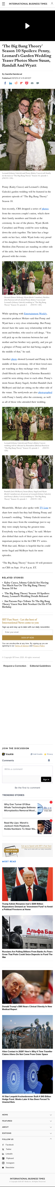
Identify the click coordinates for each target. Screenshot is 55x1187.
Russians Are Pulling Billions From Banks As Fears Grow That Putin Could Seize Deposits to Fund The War (27, 954)
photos (45, 208)
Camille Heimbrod (13, 74)
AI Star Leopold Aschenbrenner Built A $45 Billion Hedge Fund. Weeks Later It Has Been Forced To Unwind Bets (26, 1099)
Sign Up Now (11, 851)
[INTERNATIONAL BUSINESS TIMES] (28, 4)
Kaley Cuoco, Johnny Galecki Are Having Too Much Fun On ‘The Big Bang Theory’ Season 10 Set (25, 586)
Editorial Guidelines (40, 666)
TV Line (44, 507)
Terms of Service (22, 646)
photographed (45, 392)
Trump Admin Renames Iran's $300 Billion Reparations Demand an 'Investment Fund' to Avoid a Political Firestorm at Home (27, 907)
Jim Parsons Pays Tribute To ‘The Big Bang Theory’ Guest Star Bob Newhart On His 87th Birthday (26, 604)
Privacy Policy (39, 646)
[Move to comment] (37, 83)
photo (14, 359)
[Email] (32, 83)
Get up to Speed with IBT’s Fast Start (36, 846)
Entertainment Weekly (35, 313)
